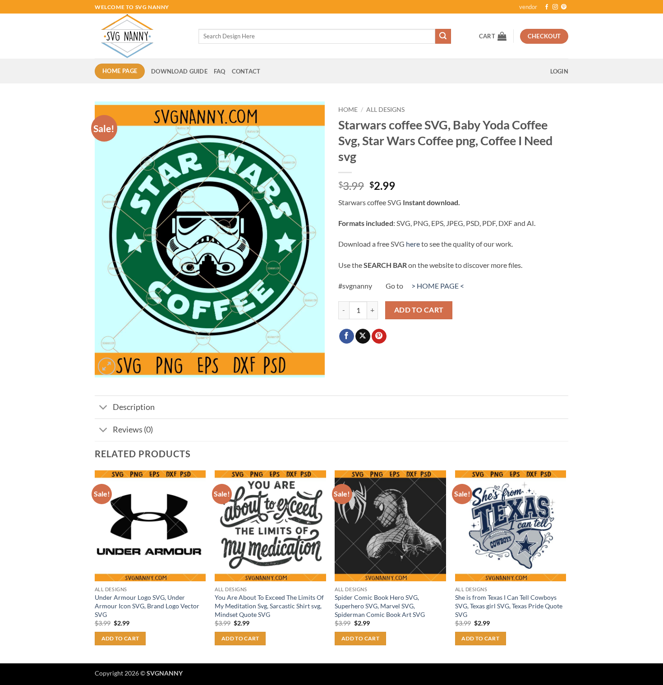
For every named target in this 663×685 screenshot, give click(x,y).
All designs (385, 109)
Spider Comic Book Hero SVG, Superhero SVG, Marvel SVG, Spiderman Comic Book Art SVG (380, 605)
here (413, 243)
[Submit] (443, 36)
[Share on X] (362, 336)
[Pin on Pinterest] (379, 336)
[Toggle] (103, 408)
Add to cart (419, 310)
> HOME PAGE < (437, 285)
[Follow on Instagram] (555, 7)
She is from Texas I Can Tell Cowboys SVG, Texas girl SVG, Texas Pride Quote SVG (508, 605)
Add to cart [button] (120, 638)
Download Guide (179, 71)
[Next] (565, 565)
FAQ (220, 71)
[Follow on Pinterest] (563, 7)
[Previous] (95, 565)
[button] (492, 36)
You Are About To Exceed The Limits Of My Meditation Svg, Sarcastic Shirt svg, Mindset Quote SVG (269, 605)
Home (348, 109)
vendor (528, 6)
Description (134, 407)
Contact (246, 71)
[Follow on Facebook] (546, 7)
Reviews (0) (133, 429)
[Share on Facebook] (346, 336)
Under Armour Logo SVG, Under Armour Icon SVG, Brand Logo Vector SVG (147, 605)
